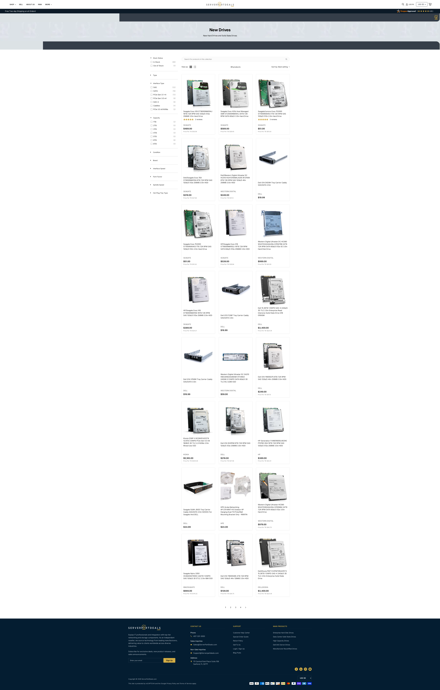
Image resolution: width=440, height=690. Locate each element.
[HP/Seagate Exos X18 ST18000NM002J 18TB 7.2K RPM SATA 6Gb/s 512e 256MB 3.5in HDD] (235, 224)
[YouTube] (310, 669)
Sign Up (169, 660)
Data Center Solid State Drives (284, 637)
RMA (40, 4)
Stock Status (158, 58)
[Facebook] (296, 669)
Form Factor (157, 177)
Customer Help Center (241, 633)
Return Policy (238, 641)
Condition (156, 152)
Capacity (156, 118)
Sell (21, 4)
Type (155, 75)
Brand (155, 160)
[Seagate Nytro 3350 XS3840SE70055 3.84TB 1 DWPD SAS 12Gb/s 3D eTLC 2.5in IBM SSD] (198, 553)
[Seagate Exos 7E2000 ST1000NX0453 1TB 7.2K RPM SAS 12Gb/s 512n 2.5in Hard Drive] (198, 224)
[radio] (191, 67)
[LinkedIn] (300, 669)
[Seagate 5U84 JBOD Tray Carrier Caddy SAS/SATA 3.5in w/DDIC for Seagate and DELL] (198, 487)
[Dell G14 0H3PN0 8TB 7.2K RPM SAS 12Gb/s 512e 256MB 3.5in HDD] (235, 420)
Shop (12, 4)
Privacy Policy (172, 683)
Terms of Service (186, 683)
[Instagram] (305, 669)
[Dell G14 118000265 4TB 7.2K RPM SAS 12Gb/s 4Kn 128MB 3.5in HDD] (235, 553)
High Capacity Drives (281, 641)
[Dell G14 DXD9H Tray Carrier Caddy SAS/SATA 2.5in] (273, 157)
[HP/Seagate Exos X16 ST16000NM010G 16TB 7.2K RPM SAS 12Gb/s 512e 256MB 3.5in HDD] (198, 290)
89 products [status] (236, 67)
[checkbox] (164, 62)
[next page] (245, 607)
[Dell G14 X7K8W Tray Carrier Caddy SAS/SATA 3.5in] (198, 356)
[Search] (403, 4)
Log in (411, 4)
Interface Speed (159, 168)
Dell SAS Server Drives (281, 645)
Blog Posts (237, 653)
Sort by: (279, 67)
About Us (30, 4)
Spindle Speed (158, 185)
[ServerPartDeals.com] (144, 627)
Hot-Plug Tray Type (160, 193)
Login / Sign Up (239, 649)
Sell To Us (236, 645)
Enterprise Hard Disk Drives (283, 633)
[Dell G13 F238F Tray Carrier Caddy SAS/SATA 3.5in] (235, 290)
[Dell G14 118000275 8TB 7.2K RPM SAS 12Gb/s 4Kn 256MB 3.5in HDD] (273, 356)
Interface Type (158, 83)
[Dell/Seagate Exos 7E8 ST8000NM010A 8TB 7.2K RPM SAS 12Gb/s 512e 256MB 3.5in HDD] (198, 157)
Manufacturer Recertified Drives (285, 649)
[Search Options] (287, 59)
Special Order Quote (240, 637)
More (48, 4)
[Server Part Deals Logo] (220, 5)
